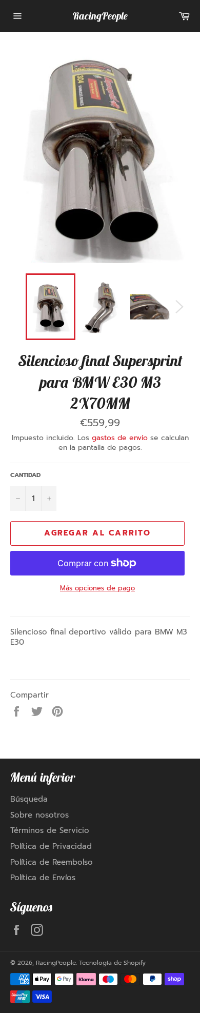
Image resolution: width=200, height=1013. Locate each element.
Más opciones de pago (97, 588)
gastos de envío (120, 437)
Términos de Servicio (49, 830)
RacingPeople (100, 15)
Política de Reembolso (51, 862)
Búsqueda (29, 799)
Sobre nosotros (39, 815)
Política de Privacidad (51, 846)
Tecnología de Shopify (112, 962)
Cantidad (25, 475)
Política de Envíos (42, 877)
